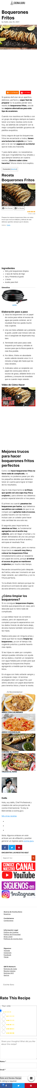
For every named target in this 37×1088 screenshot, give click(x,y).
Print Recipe (8, 208)
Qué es (6, 975)
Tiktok (6, 957)
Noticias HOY (9, 973)
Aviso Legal (8, 936)
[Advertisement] (18, 71)
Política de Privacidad (12, 934)
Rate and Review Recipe (10, 1078)
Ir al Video (26, 92)
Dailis (8, 225)
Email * (3, 1070)
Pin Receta (20, 208)
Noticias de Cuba (10, 969)
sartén (14, 305)
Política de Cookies (11, 932)
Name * (3, 1061)
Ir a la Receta (13, 92)
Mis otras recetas (9, 816)
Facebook (7, 955)
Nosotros (7, 914)
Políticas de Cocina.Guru (13, 939)
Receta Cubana (9, 971)
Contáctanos (8, 920)
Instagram (7, 953)
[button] (28, 211)
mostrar (13, 169)
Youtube (7, 950)
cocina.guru (28, 841)
